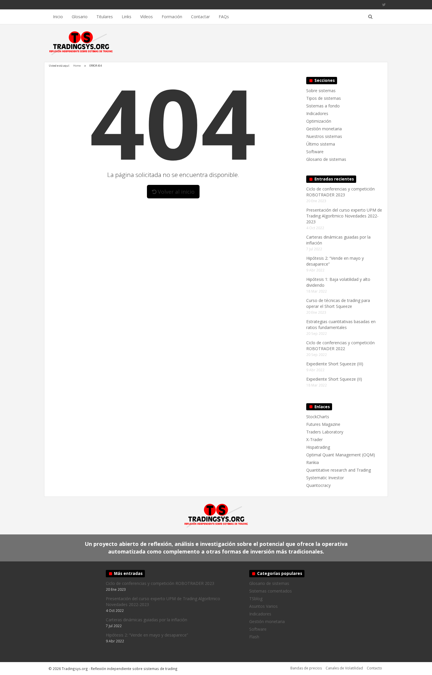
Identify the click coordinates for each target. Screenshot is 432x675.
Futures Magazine (323, 424)
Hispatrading (318, 447)
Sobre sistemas (321, 90)
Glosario (80, 16)
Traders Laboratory (324, 432)
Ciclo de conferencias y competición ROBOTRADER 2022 (340, 345)
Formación (172, 16)
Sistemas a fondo (323, 106)
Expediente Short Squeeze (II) (334, 379)
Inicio (58, 16)
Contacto (374, 668)
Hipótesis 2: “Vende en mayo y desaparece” (147, 635)
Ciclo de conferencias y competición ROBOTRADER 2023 (340, 192)
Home (77, 66)
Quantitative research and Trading (338, 470)
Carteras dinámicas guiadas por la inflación (146, 619)
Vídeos (146, 16)
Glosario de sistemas (326, 159)
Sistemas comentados (270, 591)
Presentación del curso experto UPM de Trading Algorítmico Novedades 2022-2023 (344, 216)
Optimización (318, 121)
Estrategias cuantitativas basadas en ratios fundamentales (341, 324)
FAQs (224, 16)
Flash (254, 636)
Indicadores (317, 113)
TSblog (255, 598)
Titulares (104, 16)
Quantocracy (318, 485)
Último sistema (320, 144)
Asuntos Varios (263, 606)
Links (126, 16)
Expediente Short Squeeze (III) (334, 364)
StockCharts (317, 416)
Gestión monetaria (324, 128)
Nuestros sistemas (324, 136)
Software (315, 151)
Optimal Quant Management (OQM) (340, 455)
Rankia (312, 462)
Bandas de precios (306, 668)
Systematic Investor (325, 477)
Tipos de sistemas (323, 98)
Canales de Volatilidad (344, 668)
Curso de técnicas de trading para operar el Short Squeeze (338, 303)
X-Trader (314, 439)
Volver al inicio (175, 191)
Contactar (200, 16)
